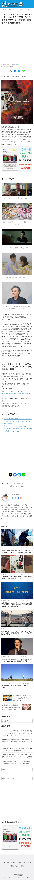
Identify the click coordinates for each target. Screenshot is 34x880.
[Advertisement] (17, 44)
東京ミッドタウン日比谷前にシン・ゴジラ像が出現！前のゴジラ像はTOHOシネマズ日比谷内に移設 (16, 551)
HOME (4, 863)
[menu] (31, 2)
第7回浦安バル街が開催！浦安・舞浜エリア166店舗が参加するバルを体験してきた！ (11, 707)
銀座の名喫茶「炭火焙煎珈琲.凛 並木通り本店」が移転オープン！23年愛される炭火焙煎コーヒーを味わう (17, 741)
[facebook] (18, 498)
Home (3, 9)
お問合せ (21, 866)
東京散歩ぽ (19, 875)
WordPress (27, 877)
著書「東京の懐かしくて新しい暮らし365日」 (19, 863)
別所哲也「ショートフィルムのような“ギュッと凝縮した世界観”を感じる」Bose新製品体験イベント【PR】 (18, 428)
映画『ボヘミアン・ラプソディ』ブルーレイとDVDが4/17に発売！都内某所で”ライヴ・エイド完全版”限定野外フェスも (16, 633)
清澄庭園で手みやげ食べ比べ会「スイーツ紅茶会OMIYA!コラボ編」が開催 (22, 698)
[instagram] (21, 498)
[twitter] (15, 498)
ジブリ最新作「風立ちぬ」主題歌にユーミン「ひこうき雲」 (16, 686)
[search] (30, 769)
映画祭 (12, 486)
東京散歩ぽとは (14, 866)
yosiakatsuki (16, 877)
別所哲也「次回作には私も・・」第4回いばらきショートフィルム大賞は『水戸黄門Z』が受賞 (18, 421)
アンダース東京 (19, 486)
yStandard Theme (8, 877)
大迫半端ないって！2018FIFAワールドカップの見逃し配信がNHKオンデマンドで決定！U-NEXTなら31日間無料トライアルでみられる (16, 604)
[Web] (12, 498)
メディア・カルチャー (12, 9)
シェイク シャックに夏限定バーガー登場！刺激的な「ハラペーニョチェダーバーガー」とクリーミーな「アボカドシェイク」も (17, 733)
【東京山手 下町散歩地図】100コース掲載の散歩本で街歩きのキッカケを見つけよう (16, 577)
